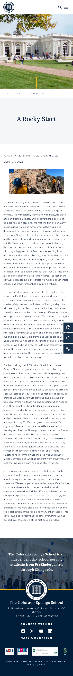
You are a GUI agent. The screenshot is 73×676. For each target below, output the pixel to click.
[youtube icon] (41, 631)
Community (19, 94)
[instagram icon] (32, 631)
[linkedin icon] (50, 631)
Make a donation (36, 637)
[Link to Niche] (45, 651)
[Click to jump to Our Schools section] (36, 83)
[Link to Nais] (22, 651)
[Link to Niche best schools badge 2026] (65, 651)
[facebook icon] (23, 631)
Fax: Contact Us (48, 616)
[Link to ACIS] (9, 651)
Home (7, 94)
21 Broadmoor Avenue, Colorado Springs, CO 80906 (37, 610)
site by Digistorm (36, 664)
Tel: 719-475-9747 (26, 616)
